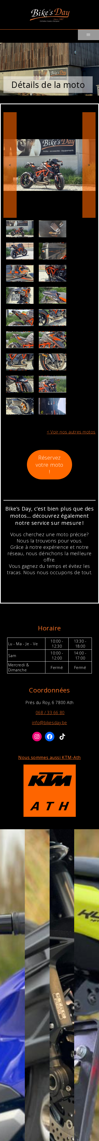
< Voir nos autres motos (71, 432)
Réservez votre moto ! (49, 464)
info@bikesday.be (49, 722)
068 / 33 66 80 (50, 712)
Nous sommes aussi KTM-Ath (49, 757)
